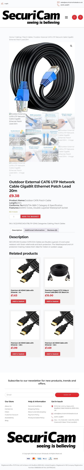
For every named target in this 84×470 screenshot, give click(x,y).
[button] (66, 17)
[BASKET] (80, 17)
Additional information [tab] (35, 230)
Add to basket (30, 216)
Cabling (18, 37)
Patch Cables (28, 37)
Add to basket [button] (18, 301)
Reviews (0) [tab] (52, 230)
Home (11, 37)
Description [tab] (17, 230)
